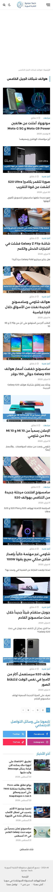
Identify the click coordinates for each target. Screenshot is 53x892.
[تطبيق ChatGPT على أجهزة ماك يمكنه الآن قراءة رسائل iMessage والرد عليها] (42, 765)
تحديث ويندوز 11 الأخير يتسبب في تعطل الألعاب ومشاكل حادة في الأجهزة (18, 812)
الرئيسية (47, 70)
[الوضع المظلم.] (9, 5)
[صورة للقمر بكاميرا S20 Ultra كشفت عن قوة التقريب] (26, 159)
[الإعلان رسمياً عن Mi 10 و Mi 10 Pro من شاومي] (26, 408)
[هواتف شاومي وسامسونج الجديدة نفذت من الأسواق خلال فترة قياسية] (26, 279)
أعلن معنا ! (38, 884)
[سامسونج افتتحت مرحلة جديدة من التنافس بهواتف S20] (26, 470)
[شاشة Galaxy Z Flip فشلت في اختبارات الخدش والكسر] (26, 221)
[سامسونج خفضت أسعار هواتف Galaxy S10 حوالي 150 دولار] (26, 346)
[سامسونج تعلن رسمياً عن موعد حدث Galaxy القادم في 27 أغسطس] (42, 832)
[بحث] (4, 4)
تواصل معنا (12, 884)
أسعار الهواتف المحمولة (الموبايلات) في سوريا (25, 880)
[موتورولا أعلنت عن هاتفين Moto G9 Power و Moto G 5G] (26, 101)
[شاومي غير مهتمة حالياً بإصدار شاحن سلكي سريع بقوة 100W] (26, 532)
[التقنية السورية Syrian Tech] (26, 5)
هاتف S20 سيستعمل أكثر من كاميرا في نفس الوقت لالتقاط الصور (28, 679)
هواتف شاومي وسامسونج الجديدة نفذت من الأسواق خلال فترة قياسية (27, 307)
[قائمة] (48, 4)
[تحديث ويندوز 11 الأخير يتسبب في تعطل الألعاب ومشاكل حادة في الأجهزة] (42, 812)
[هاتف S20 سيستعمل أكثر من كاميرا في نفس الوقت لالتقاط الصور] (26, 652)
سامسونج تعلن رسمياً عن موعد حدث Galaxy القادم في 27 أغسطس (17, 832)
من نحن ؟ (25, 884)
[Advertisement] (26, 39)
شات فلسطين (26, 849)
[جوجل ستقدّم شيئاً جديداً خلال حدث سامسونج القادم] (26, 590)
